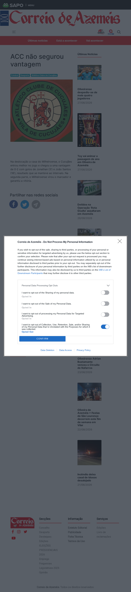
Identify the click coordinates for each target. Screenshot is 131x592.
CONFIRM (42, 339)
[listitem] (65, 285)
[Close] (121, 242)
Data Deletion (47, 350)
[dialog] (65, 296)
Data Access (65, 350)
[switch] (105, 292)
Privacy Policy (84, 350)
